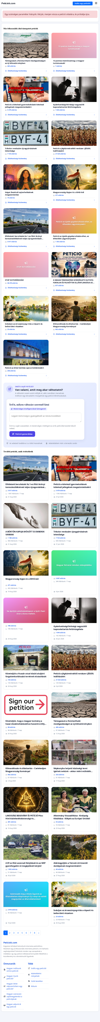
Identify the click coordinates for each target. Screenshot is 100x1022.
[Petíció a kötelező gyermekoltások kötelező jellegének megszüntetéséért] (26, 97)
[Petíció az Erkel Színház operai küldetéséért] (26, 359)
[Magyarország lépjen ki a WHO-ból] (74, 183)
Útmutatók (9, 963)
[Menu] (96, 3)
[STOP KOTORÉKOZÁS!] (26, 271)
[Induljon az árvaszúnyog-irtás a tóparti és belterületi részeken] (26, 316)
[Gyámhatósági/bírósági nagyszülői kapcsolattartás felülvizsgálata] (74, 97)
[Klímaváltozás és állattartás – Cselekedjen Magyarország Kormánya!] (74, 316)
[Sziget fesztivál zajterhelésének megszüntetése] (26, 184)
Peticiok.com (8, 3)
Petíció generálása (23, 434)
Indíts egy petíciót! (82, 3)
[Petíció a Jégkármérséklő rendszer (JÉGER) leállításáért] (74, 140)
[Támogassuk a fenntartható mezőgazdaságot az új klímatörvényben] (26, 53)
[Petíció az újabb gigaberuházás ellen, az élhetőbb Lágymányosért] (74, 228)
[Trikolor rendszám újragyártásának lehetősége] (26, 140)
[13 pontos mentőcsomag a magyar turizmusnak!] (74, 53)
